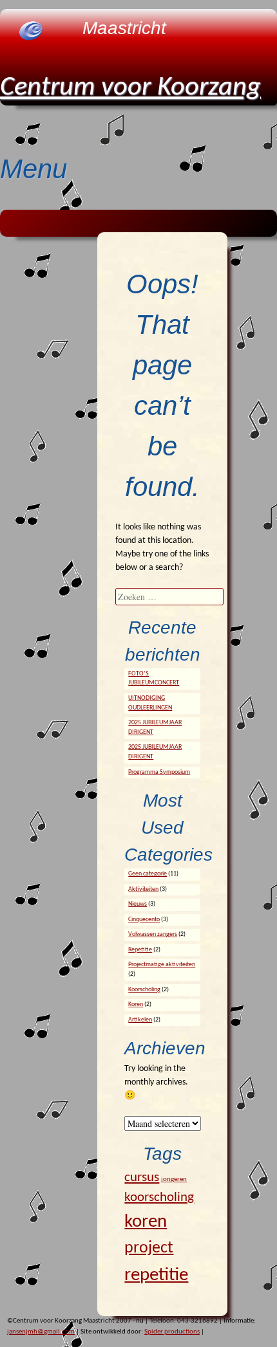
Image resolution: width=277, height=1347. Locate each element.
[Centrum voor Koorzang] (30, 38)
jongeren (174, 1179)
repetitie (156, 1275)
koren (145, 1222)
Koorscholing (144, 990)
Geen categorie (147, 874)
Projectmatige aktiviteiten (161, 964)
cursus (141, 1177)
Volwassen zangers (152, 934)
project (148, 1248)
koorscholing (159, 1197)
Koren (135, 1004)
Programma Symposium (159, 772)
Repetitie (140, 950)
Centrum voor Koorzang (130, 88)
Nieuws (137, 904)
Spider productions (172, 1331)
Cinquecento (144, 919)
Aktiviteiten (143, 889)
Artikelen (140, 1020)
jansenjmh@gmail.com (41, 1331)
